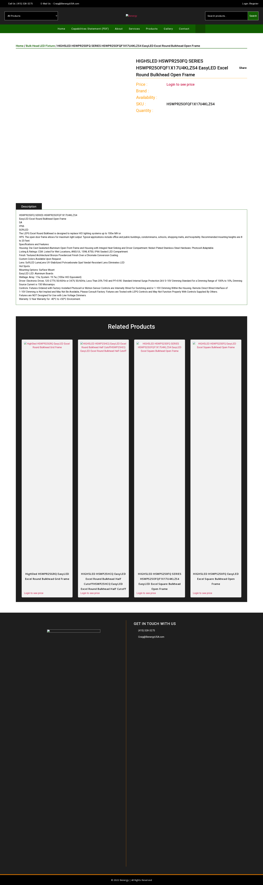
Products (152, 28)
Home (61, 28)
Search (253, 15)
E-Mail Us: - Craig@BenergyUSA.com (59, 3)
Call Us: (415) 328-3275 (20, 3)
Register (254, 3)
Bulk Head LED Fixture (40, 45)
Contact (184, 28)
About (119, 28)
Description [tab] (28, 206)
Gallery (168, 28)
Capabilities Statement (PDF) (90, 28)
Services (134, 28)
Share (243, 67)
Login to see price (181, 84)
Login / (246, 3)
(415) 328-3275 (146, 630)
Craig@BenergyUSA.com (151, 636)
